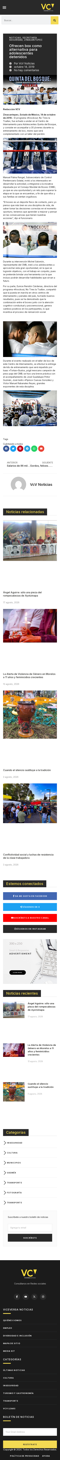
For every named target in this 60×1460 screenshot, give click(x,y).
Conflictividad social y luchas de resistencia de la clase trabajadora (28, 856)
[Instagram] (43, 1297)
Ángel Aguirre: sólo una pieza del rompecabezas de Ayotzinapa (22, 594)
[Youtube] (25, 1297)
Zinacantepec (33, 39)
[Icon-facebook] (17, 1297)
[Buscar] (54, 20)
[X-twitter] (34, 1297)
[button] (4, 7)
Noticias (15, 37)
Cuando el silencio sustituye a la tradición (27, 770)
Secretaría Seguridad (23, 38)
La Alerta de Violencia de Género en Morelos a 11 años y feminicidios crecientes (29, 675)
